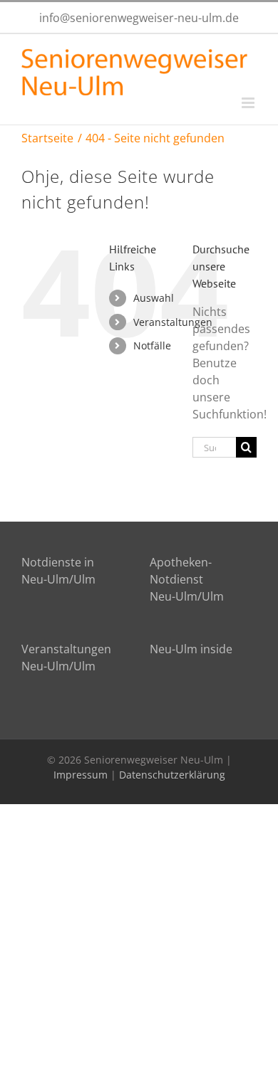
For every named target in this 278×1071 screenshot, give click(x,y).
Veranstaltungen (172, 322)
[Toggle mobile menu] (249, 102)
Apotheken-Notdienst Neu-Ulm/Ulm (187, 579)
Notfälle (152, 345)
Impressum (80, 774)
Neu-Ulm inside (191, 649)
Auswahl (153, 298)
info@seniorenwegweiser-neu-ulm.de (139, 18)
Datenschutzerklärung (172, 774)
